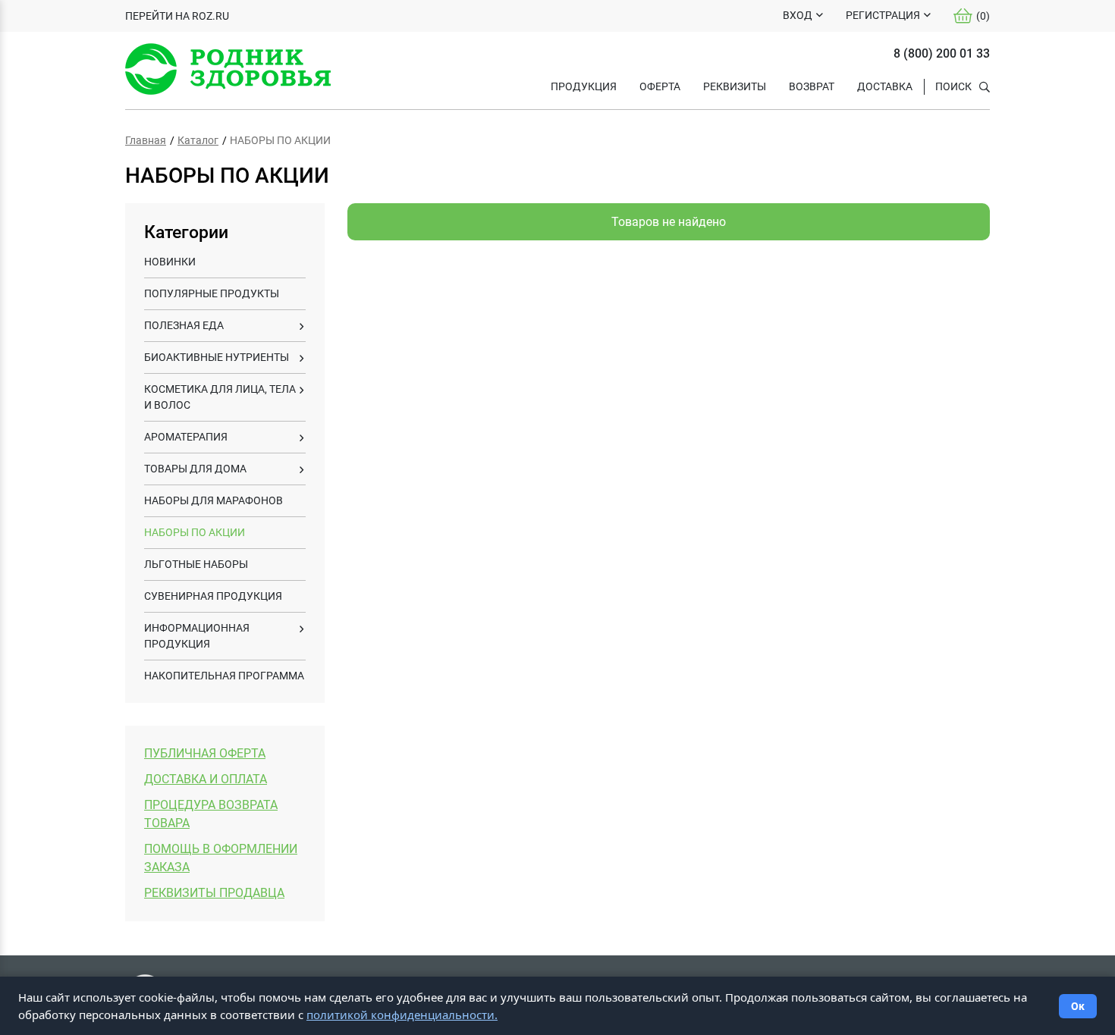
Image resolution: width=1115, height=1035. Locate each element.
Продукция (584, 86)
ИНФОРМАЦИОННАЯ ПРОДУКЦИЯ (197, 636)
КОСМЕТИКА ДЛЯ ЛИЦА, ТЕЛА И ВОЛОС (220, 397)
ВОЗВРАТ (811, 86)
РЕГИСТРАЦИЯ (883, 15)
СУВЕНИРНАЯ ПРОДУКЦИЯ (213, 596)
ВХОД (797, 15)
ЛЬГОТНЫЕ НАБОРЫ (196, 564)
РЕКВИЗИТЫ (734, 86)
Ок (1078, 1006)
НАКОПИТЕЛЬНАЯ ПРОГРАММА (224, 676)
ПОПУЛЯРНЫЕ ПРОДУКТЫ (211, 293)
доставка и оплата (205, 779)
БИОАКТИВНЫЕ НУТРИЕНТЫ (216, 357)
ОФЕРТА (659, 86)
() (983, 16)
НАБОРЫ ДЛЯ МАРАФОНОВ (213, 500)
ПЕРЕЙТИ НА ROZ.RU (177, 16)
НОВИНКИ (170, 262)
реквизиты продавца (214, 893)
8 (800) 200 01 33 (942, 53)
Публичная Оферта (204, 753)
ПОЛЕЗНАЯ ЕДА (184, 325)
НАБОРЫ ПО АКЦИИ (194, 532)
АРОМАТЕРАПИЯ (186, 437)
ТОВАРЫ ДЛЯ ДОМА (195, 469)
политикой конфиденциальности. (402, 1014)
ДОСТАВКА (884, 86)
